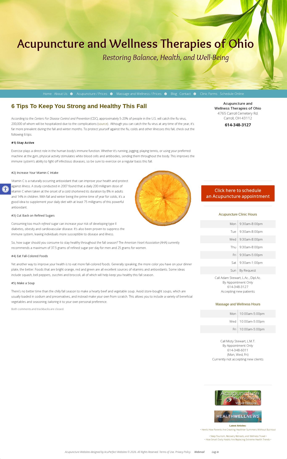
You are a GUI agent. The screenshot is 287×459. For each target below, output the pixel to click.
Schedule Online (232, 94)
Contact (185, 94)
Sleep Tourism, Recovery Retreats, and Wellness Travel (238, 436)
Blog (174, 94)
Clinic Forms (208, 94)
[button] (5, 189)
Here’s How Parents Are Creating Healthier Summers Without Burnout (239, 429)
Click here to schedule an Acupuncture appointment (238, 193)
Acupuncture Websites (77, 452)
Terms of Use (166, 452)
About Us (60, 94)
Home (47, 94)
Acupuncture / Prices (92, 94)
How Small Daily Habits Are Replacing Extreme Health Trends (238, 439)
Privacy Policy (182, 452)
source (102, 124)
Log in (215, 452)
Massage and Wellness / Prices (139, 94)
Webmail (199, 452)
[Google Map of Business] (238, 153)
